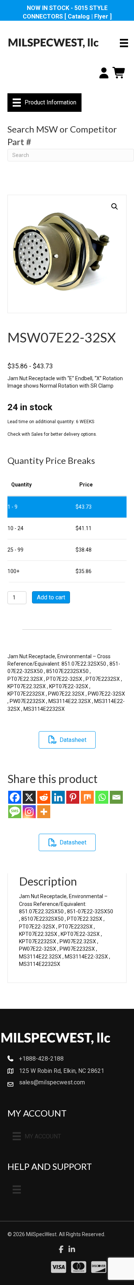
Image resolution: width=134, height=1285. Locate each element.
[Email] (116, 797)
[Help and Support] (16, 1189)
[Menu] (124, 43)
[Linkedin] (58, 797)
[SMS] (14, 811)
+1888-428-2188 (41, 1058)
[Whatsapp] (101, 797)
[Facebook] (14, 797)
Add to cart (51, 597)
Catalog (79, 16)
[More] (43, 811)
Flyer (101, 16)
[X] (29, 797)
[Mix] (87, 797)
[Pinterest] (72, 797)
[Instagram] (29, 811)
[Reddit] (43, 797)
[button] (114, 206)
